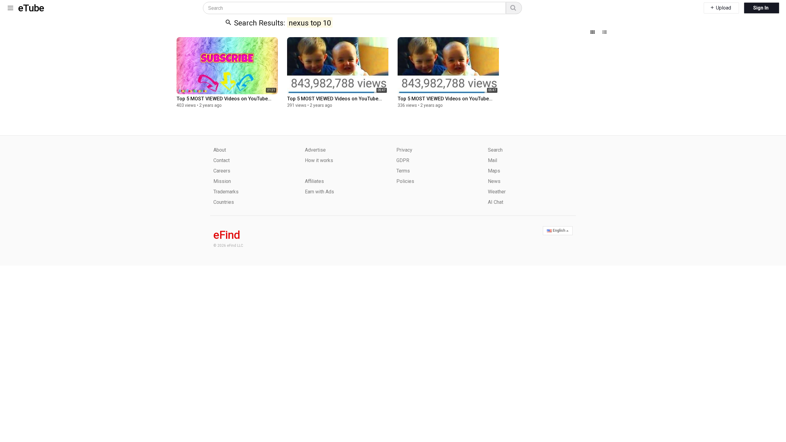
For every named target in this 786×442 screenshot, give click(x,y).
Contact (221, 160)
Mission (222, 181)
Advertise (315, 150)
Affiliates (314, 181)
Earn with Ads (319, 192)
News (494, 181)
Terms (403, 171)
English (559, 230)
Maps (494, 171)
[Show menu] (10, 6)
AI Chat (495, 202)
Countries (223, 202)
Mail (492, 160)
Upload (723, 8)
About (219, 150)
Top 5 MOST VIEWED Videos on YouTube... (224, 99)
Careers (221, 171)
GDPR (402, 160)
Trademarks (226, 192)
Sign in (760, 8)
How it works (319, 160)
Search (495, 150)
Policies (405, 181)
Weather (497, 192)
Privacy (404, 150)
